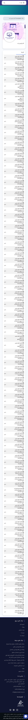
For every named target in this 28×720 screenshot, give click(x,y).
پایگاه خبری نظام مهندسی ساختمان (17, 650)
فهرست (20, 3)
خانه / (22, 18)
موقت (23, 668)
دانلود (5, 57)
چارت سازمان (21, 630)
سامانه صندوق (21, 671)
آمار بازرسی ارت (12, 18)
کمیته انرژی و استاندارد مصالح (18, 652)
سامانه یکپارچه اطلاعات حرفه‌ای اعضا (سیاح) (15, 644)
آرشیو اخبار (22, 624)
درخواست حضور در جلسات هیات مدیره (16, 663)
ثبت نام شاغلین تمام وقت (19, 666)
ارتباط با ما (22, 636)
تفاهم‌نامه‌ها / (18, 18)
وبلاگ (23, 627)
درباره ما (22, 633)
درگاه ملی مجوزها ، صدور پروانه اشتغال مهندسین (14, 660)
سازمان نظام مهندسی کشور (18, 647)
